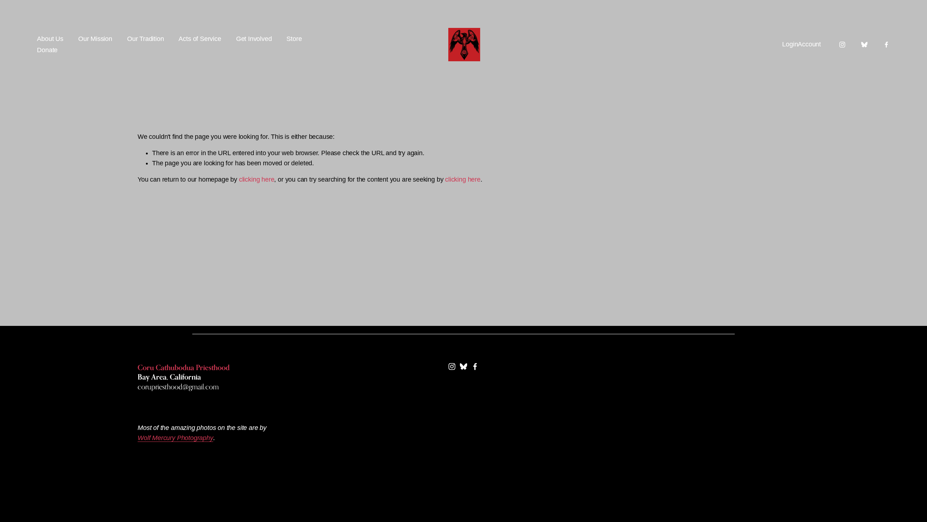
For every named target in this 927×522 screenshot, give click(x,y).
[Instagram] (842, 44)
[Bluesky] (864, 44)
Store (294, 38)
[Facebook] (886, 44)
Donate (47, 50)
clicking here (256, 179)
